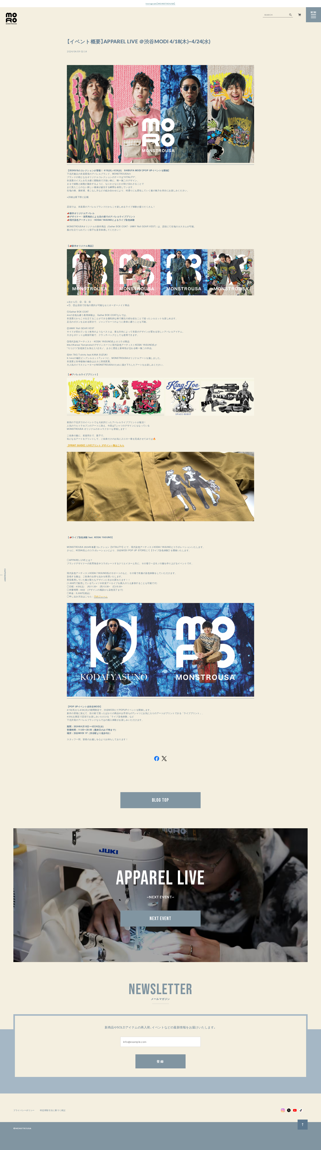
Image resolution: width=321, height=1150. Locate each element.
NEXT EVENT (160, 919)
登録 (161, 1061)
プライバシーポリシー (24, 1110)
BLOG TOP (160, 800)
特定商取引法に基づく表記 (53, 1110)
